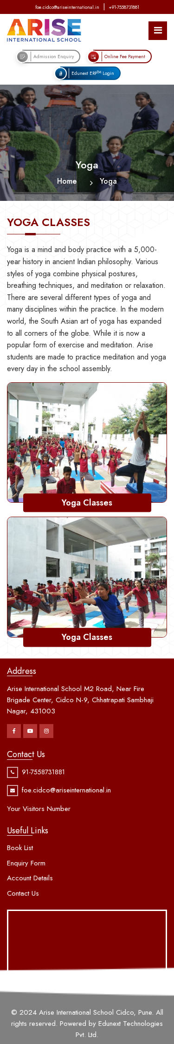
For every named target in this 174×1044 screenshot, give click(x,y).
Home (67, 181)
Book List (20, 848)
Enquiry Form (26, 863)
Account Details (30, 878)
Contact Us (23, 893)
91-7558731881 (43, 772)
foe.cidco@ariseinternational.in (67, 7)
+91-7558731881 (124, 7)
